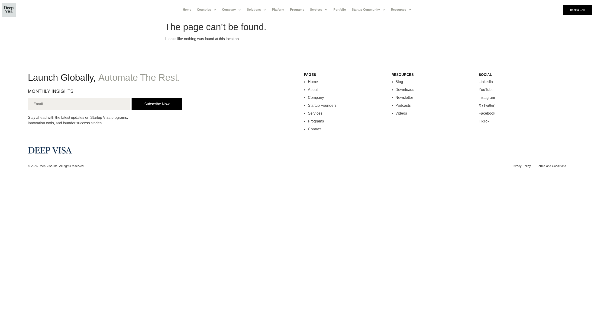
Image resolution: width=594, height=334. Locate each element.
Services (316, 9)
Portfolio (339, 9)
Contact (314, 129)
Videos (401, 113)
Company (229, 9)
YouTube (486, 90)
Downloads (404, 90)
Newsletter (404, 98)
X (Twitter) (487, 105)
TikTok (484, 121)
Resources (398, 9)
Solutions (254, 9)
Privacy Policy (521, 166)
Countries (204, 9)
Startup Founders (322, 105)
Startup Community (366, 9)
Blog (399, 82)
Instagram (487, 98)
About (313, 90)
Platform (278, 9)
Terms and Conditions (551, 166)
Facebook (487, 113)
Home (187, 9)
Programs (297, 9)
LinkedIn (486, 82)
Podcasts (403, 105)
